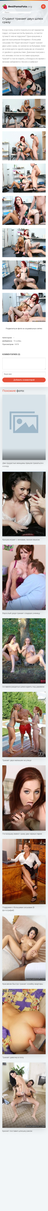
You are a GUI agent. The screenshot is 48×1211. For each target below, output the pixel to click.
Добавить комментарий (24, 380)
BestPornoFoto (20, 6)
